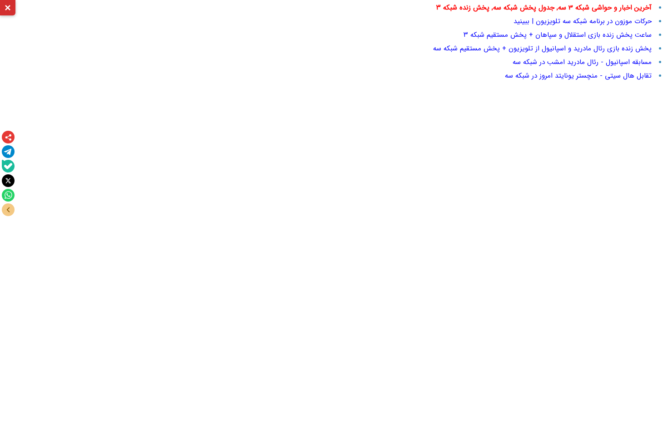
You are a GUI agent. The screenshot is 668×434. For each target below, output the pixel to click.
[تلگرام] (8, 151)
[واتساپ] (8, 195)
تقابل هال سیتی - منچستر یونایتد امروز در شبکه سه (578, 75)
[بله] (8, 166)
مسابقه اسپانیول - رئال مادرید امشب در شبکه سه (582, 62)
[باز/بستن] (8, 209)
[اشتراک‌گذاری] (8, 137)
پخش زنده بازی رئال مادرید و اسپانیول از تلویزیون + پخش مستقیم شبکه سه (542, 48)
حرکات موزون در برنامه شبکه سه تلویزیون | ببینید (582, 21)
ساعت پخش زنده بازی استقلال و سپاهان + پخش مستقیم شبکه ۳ (558, 35)
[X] (8, 180)
